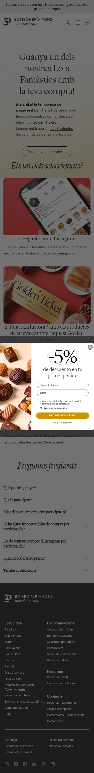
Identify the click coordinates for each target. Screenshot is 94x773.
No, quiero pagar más (62, 423)
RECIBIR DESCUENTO (62, 415)
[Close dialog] (90, 347)
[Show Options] (85, 393)
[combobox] (61, 393)
